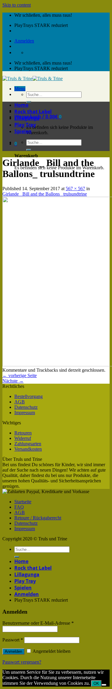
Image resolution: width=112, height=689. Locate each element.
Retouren (23, 432)
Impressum (24, 412)
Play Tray (25, 124)
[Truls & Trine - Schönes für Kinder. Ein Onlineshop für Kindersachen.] (32, 78)
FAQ (19, 507)
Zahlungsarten (27, 443)
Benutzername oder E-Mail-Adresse (38, 623)
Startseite (22, 501)
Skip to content (16, 4)
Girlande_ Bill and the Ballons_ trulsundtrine (44, 193)
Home (21, 105)
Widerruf (22, 438)
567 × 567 (75, 188)
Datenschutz (26, 407)
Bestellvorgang (28, 396)
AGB (19, 401)
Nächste (13, 380)
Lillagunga (26, 118)
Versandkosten (28, 449)
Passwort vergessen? (21, 661)
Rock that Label (33, 111)
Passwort (12, 639)
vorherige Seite (19, 375)
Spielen (23, 131)
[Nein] (104, 685)
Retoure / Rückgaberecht (37, 517)
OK (96, 683)
